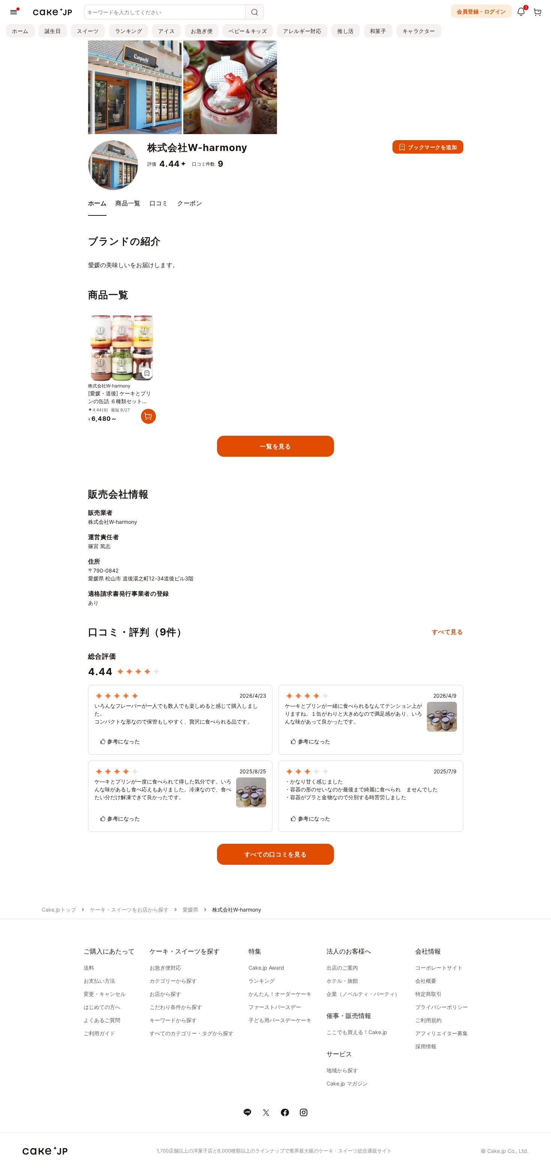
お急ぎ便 (202, 31)
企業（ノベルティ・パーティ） (363, 994)
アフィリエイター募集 (441, 1033)
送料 (89, 967)
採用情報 (425, 1046)
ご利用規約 (428, 1020)
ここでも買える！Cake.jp (356, 1032)
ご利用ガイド (99, 1033)
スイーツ (88, 31)
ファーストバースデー (275, 1007)
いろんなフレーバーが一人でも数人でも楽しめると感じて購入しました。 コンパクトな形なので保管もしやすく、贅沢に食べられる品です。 (176, 714)
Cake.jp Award (266, 967)
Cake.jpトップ (59, 909)
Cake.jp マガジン (347, 1083)
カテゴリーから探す (173, 981)
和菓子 (378, 31)
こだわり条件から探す (176, 1007)
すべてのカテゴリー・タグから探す (192, 1033)
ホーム (20, 31)
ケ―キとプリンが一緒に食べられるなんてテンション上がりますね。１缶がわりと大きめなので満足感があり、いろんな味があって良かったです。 (353, 714)
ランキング (128, 31)
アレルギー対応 (302, 31)
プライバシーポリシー (441, 1007)
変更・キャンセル (105, 994)
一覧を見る (275, 446)
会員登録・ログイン (481, 11)
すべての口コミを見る (275, 854)
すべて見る (447, 631)
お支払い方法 (99, 981)
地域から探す (342, 1070)
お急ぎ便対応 (165, 967)
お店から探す (165, 994)
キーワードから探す (173, 1020)
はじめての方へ (102, 1007)
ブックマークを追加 (432, 147)
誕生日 (53, 31)
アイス (166, 31)
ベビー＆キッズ (248, 31)
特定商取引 (428, 994)
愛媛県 (190, 909)
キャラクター (419, 31)
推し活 (345, 31)
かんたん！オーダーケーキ (280, 994)
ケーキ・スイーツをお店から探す (129, 909)
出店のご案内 (342, 967)
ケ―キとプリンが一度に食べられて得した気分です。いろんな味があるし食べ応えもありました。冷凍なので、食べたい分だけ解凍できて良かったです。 (163, 789)
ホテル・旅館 (342, 981)
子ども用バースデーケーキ (280, 1020)
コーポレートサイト (439, 967)
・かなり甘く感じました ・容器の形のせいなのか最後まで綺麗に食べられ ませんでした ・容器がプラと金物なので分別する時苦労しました (361, 789)
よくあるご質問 (102, 1020)
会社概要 (425, 981)
